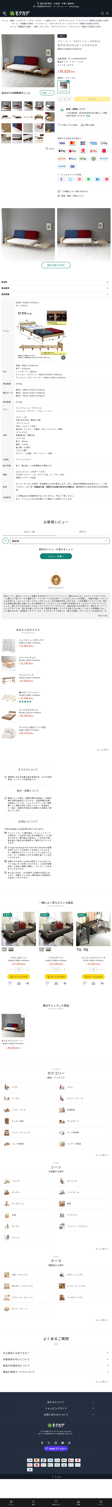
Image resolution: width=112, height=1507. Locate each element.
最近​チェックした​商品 (56, 1005)
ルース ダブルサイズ (30, 711)
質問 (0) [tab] (82, 531)
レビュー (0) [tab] (29, 531)
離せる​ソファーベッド (29, 693)
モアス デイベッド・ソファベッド (13, 1042)
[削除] (23, 1016)
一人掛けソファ (50, 20)
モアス (70, 65)
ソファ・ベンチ (34, 20)
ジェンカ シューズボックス (31, 641)
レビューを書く (56, 556)
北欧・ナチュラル (41, 26)
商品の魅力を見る (56, 265)
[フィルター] (5, 541)
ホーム (5, 20)
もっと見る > (103, 749)
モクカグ (19, 13)
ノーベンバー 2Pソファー (56, 959)
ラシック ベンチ (29, 676)
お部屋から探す (26, 23)
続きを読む (103, 615)
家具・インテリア (17, 20)
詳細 (88, 115)
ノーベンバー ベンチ (18, 959)
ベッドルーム (41, 23)
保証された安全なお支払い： (70, 138)
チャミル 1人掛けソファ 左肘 (32, 728)
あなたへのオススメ (28, 629)
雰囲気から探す (24, 26)
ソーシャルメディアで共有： (70, 174)
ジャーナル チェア (29, 658)
